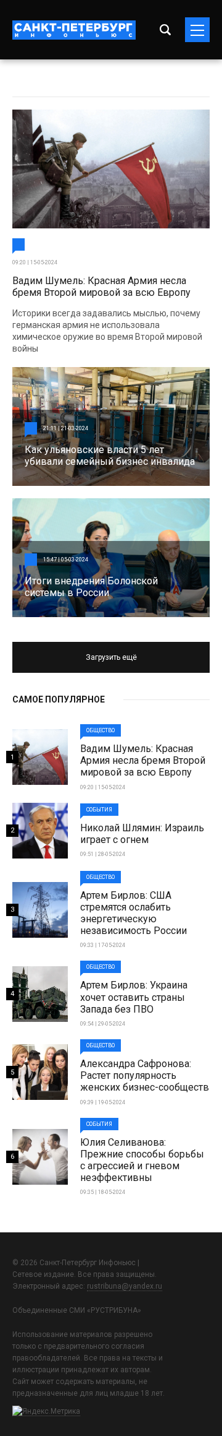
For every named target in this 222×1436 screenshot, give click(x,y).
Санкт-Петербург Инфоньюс (74, 30)
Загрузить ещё (111, 657)
